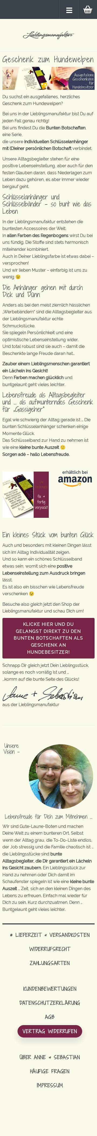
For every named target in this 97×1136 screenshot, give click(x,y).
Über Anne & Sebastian (50, 1057)
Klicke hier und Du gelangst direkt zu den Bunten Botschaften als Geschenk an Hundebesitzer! (48, 638)
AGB (50, 1016)
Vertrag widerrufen (50, 1031)
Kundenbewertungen (50, 988)
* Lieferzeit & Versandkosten (50, 935)
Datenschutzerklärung (50, 1002)
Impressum (50, 1085)
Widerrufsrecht (49, 949)
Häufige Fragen (50, 1071)
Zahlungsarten (50, 963)
